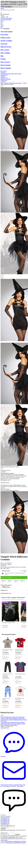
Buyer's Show (16, 722)
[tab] (14, 490)
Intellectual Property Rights (20, 719)
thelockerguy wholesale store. (14, 841)
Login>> (6, 627)
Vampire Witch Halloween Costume (12, 83)
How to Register (4, 717)
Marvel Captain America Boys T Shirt (19, 699)
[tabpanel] (14, 522)
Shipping (15, 718)
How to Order (12, 717)
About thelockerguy (5, 722)
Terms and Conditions (16, 723)
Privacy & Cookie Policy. (10, 837)
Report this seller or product (7, 473)
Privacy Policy (7, 723)
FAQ (7, 727)
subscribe (3, 828)
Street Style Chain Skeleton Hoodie (9, 622)
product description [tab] (5, 489)
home (2, 83)
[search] (1, 13)
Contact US (3, 727)
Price (17, 717)
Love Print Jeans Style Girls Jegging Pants (7, 674)
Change (24, 570)
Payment (10, 718)
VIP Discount (7, 725)
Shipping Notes (4, 590)
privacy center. (4, 840)
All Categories (14, 725)
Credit (6, 718)
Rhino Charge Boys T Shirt (20, 673)
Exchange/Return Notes (6, 593)
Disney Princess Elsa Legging (6, 699)
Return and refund (9, 719)
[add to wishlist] (1, 587)
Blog (11, 722)
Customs (19, 718)
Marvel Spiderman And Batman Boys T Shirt (19, 650)
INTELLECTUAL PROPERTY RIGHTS (16, 842)
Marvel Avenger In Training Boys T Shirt (7, 650)
